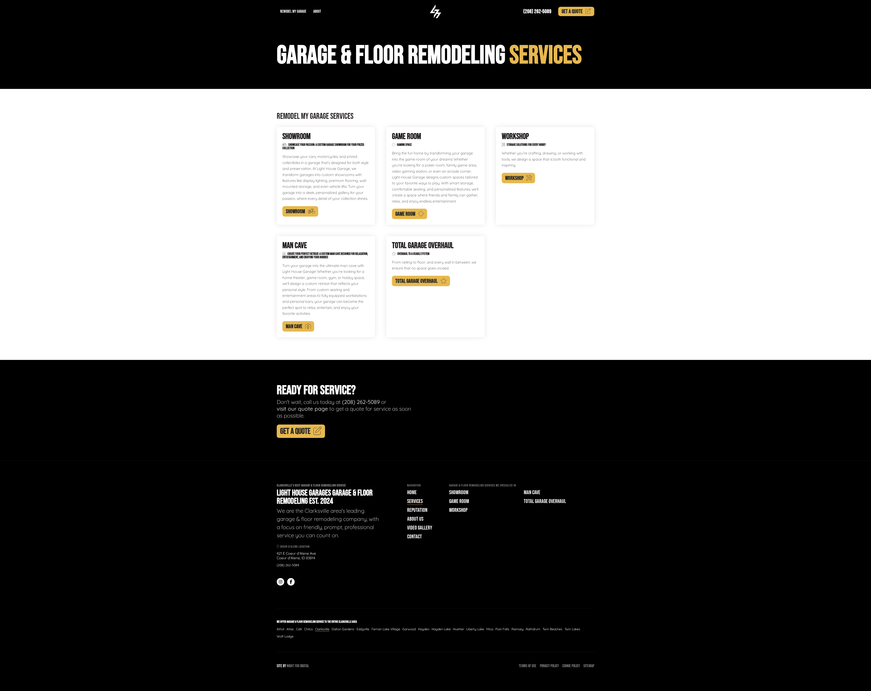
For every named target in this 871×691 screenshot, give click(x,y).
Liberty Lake (475, 629)
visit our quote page (302, 408)
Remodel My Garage (293, 11)
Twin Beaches (552, 629)
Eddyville (363, 629)
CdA (299, 629)
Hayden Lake (441, 629)
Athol (280, 629)
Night (290, 666)
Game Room (459, 501)
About (317, 11)
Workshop (458, 510)
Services (415, 501)
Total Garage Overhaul (545, 501)
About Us (415, 519)
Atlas (290, 629)
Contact (414, 536)
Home (412, 492)
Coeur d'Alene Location (294, 547)
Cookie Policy (571, 666)
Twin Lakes (572, 629)
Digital (304, 666)
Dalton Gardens (343, 629)
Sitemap (588, 666)
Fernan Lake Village (386, 629)
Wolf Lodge (285, 636)
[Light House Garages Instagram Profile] (280, 582)
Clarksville (322, 629)
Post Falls (502, 629)
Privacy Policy (549, 666)
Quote (572, 11)
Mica (489, 629)
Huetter (458, 629)
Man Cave (532, 492)
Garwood (409, 629)
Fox (297, 666)
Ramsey (517, 629)
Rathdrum (533, 629)
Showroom (458, 492)
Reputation (417, 510)
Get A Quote (295, 431)
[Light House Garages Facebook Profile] (291, 582)
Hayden (423, 629)
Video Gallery (419, 528)
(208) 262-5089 (537, 11)
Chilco (308, 629)
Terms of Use (527, 666)
